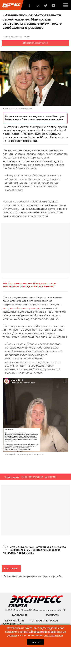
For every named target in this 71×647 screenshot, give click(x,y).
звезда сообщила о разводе (21, 308)
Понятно (35, 642)
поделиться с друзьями (36, 43)
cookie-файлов (53, 635)
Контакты (19, 614)
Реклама (52, 614)
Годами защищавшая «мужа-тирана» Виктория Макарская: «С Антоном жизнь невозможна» (35, 118)
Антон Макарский (32, 477)
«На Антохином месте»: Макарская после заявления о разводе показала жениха (29, 285)
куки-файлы (14, 620)
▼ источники (10, 568)
